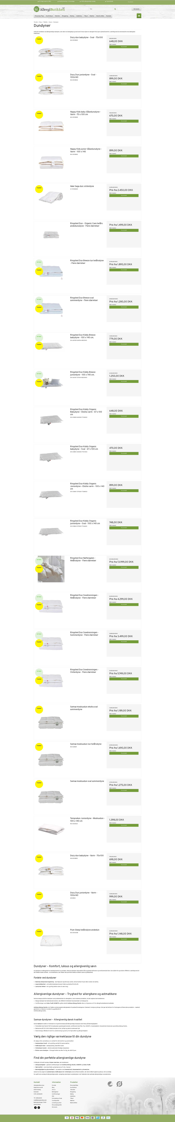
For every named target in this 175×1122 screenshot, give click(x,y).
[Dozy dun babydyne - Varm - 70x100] (51, 870)
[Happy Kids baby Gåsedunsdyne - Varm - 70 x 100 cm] (51, 126)
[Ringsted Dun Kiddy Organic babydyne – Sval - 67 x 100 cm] (51, 461)
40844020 (38, 1098)
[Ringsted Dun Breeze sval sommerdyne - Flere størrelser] (51, 312)
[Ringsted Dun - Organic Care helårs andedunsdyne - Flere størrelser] (51, 238)
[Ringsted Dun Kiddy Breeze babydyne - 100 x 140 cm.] (51, 350)
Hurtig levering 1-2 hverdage (66, 1)
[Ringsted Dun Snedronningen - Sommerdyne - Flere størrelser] (51, 647)
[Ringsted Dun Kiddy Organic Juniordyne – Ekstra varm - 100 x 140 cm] (51, 498)
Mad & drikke (100, 16)
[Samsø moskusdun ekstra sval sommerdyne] (51, 721)
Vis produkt (124, 47)
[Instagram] (39, 1107)
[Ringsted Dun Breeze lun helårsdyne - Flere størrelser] (51, 275)
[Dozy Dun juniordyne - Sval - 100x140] (51, 89)
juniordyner (68, 1074)
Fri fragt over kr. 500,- (45, 1)
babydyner (76, 1074)
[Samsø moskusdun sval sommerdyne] (51, 796)
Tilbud (86, 16)
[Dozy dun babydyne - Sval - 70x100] (51, 52)
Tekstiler (57, 16)
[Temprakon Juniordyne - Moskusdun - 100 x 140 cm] (51, 833)
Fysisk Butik (110, 1)
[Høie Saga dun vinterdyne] (51, 201)
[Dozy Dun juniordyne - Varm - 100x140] (51, 907)
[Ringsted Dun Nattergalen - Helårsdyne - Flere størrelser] (51, 573)
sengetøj (61, 1074)
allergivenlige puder (52, 1074)
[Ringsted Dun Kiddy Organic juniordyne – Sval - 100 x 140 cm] (51, 536)
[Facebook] (35, 1107)
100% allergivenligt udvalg (88, 1)
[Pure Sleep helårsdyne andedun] (51, 945)
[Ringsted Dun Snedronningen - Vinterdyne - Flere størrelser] (51, 684)
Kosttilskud (49, 16)
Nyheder (108, 16)
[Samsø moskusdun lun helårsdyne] (51, 759)
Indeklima (79, 16)
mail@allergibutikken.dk (40, 1100)
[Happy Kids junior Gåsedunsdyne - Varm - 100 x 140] (51, 164)
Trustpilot (130, 2)
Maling (72, 16)
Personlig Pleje (39, 16)
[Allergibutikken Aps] (60, 9)
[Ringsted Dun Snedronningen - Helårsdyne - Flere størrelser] (51, 610)
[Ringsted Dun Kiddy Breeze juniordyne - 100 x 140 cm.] (51, 387)
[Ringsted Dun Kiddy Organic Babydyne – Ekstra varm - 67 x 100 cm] (51, 424)
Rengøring (65, 16)
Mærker (92, 16)
